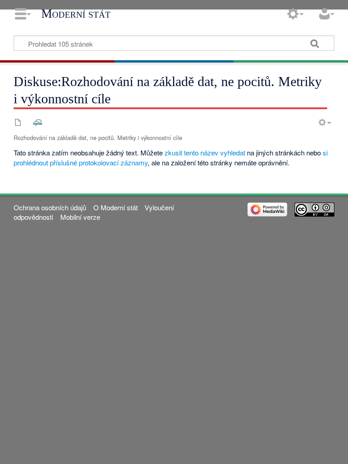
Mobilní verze (80, 217)
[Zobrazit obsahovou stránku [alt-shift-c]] (18, 122)
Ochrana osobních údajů (50, 207)
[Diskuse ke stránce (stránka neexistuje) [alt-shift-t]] (37, 122)
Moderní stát (76, 13)
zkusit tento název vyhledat (204, 152)
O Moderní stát (115, 207)
